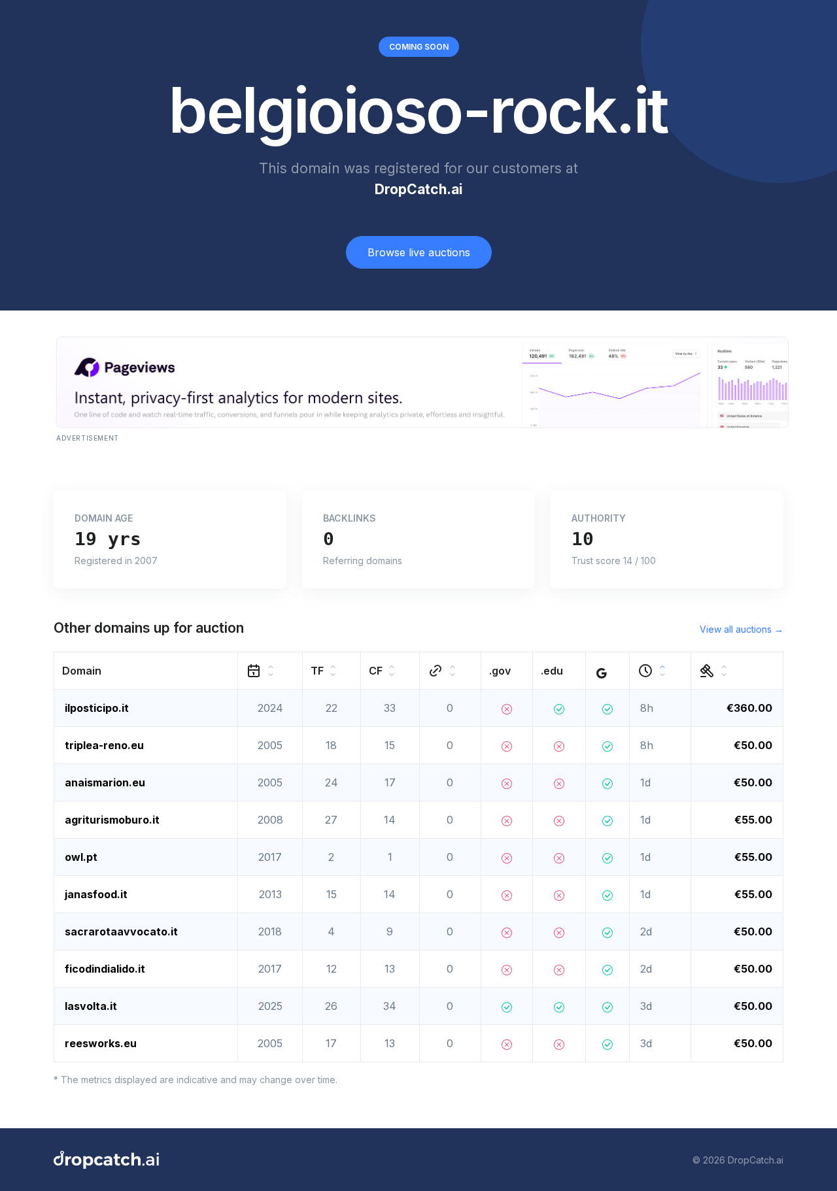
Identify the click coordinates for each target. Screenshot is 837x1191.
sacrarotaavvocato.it (121, 931)
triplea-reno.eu (104, 745)
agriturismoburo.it (112, 819)
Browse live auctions (418, 252)
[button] (146, 671)
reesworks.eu (101, 1043)
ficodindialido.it (105, 968)
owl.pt (81, 857)
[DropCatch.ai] (106, 1159)
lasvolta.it (91, 1006)
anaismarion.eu (105, 782)
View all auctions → (741, 629)
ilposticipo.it (97, 707)
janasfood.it (96, 894)
